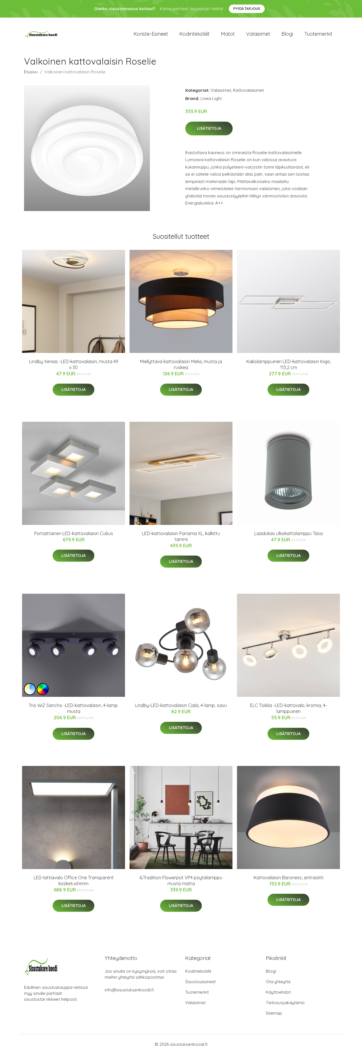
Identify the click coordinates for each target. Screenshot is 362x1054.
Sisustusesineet (200, 981)
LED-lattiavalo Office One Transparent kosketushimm (74, 880)
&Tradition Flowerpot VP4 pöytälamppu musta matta (181, 880)
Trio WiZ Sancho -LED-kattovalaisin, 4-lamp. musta (73, 708)
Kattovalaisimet (248, 90)
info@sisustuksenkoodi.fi (129, 990)
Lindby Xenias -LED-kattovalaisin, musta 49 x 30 (73, 364)
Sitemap (274, 1013)
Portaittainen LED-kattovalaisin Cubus (73, 533)
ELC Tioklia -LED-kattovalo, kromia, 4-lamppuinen (288, 708)
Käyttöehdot (278, 992)
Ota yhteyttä (278, 981)
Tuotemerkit (318, 34)
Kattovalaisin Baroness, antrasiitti (289, 877)
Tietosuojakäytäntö (285, 1002)
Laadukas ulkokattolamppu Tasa (288, 533)
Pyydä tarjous (246, 9)
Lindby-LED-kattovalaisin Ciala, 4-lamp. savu (181, 705)
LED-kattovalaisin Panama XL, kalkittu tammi (181, 536)
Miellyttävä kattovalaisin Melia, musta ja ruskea (181, 364)
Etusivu (31, 71)
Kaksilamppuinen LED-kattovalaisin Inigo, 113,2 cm (288, 364)
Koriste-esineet (150, 34)
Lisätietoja (209, 128)
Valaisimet (258, 34)
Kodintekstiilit (194, 34)
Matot (228, 34)
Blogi (287, 34)
